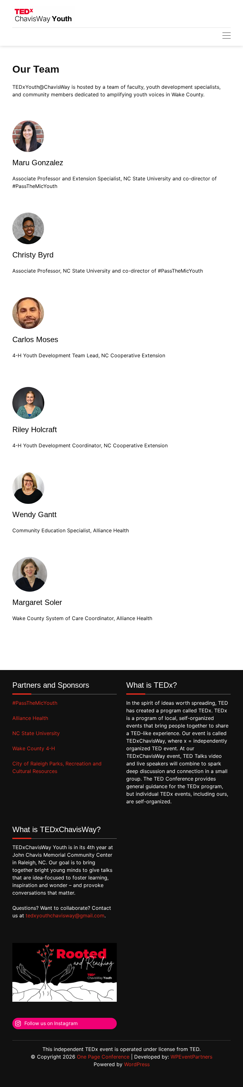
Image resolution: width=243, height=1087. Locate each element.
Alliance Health (30, 718)
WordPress (137, 1064)
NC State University (36, 733)
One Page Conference (103, 1057)
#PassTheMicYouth (34, 703)
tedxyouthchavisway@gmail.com (65, 915)
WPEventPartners (191, 1057)
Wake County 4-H (33, 748)
